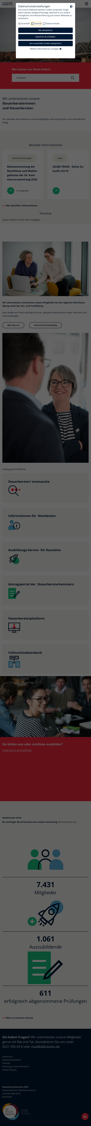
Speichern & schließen (45, 36)
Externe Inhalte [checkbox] (52, 23)
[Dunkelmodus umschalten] (71, 6)
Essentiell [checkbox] (25, 23)
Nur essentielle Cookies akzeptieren (45, 43)
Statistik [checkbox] (37, 23)
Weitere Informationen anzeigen (44, 49)
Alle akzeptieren (45, 30)
